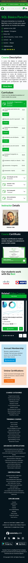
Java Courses (14, 424)
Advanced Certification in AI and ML (14, 462)
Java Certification (14, 487)
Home (4, 4)
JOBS (22, 522)
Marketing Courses (14, 401)
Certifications (14, 504)
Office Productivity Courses (14, 411)
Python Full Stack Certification (14, 466)
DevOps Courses (14, 426)
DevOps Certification (14, 477)
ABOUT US (6, 522)
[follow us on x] (9, 538)
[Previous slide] (20, 335)
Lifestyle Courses (14, 407)
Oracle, (16, 37)
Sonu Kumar (7, 321)
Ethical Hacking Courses (14, 437)
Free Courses (14, 513)
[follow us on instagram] (23, 538)
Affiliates (14, 511)
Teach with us (14, 517)
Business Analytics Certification (13, 475)
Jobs (22, 4)
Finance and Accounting (14, 398)
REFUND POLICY (7, 527)
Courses (14, 502)
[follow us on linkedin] (19, 538)
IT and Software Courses (14, 405)
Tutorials (14, 507)
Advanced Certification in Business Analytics (14, 456)
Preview (6, 114)
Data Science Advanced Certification (14, 451)
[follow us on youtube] (14, 538)
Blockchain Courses (14, 441)
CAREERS (18, 522)
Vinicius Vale (6, 34)
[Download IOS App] (20, 543)
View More (14, 296)
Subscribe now (10, 360)
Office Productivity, (9, 37)
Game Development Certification (14, 479)
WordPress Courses (14, 415)
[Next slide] (25, 335)
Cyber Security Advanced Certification (14, 460)
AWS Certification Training (14, 483)
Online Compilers (13, 4)
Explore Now (10, 381)
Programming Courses (14, 396)
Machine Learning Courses (14, 432)
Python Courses (14, 422)
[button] (2, 335)
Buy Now (11, 328)
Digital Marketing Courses (14, 413)
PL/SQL (20, 37)
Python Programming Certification (14, 485)
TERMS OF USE (13, 525)
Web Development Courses (14, 409)
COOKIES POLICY (16, 527)
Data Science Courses (14, 434)
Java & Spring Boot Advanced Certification (14, 449)
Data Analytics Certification (14, 468)
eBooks (14, 505)
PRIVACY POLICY (21, 525)
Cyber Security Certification (14, 488)
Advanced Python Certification (14, 458)
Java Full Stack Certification (14, 464)
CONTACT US (5, 525)
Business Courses (14, 403)
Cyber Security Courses (14, 399)
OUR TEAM (12, 522)
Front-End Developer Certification (14, 481)
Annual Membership (14, 509)
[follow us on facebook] (5, 538)
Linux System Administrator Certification (14, 490)
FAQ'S (22, 527)
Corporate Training (14, 515)
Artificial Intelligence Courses (14, 428)
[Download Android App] (7, 543)
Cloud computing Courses (14, 436)
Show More (7, 86)
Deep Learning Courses (14, 430)
